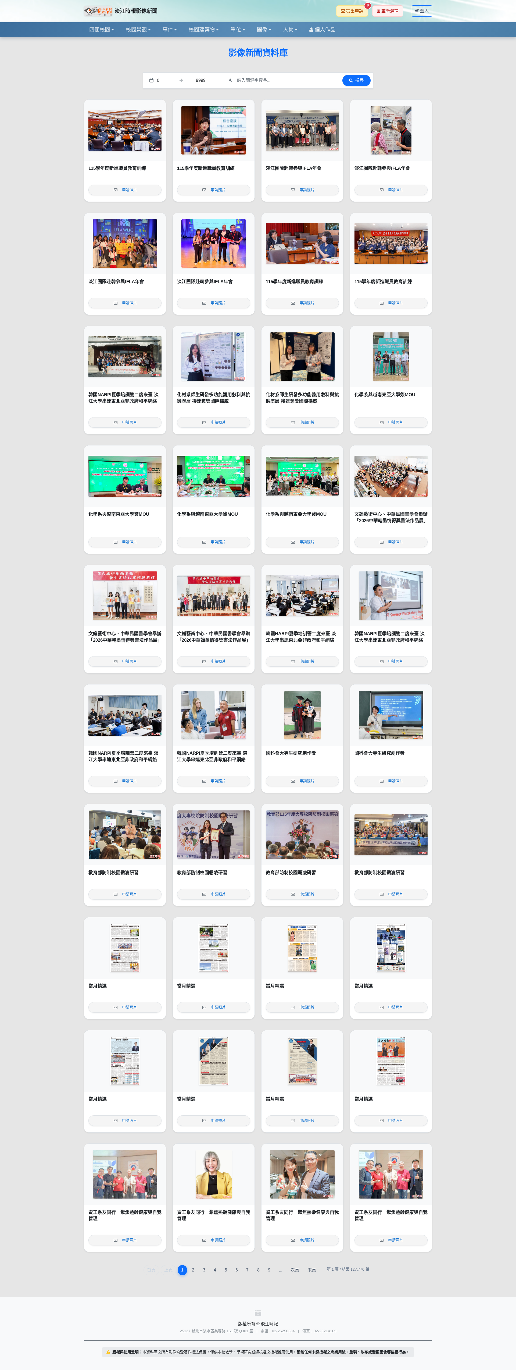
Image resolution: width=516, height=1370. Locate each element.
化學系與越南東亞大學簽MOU (384, 394)
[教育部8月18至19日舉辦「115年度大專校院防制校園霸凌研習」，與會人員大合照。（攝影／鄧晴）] (391, 834)
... (280, 1270)
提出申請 (357, 9)
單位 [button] (236, 30)
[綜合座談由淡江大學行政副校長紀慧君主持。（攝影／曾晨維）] (213, 130)
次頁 (295, 1270)
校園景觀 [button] (136, 30)
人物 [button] (288, 30)
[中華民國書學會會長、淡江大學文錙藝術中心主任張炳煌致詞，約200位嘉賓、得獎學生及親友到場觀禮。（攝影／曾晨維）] (391, 476)
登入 (424, 11)
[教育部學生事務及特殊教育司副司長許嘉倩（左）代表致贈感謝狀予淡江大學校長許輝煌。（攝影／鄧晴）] (213, 834)
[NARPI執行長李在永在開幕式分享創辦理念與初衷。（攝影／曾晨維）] (391, 595)
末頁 (311, 1270)
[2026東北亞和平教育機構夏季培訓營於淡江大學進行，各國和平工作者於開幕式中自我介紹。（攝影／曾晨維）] (125, 715)
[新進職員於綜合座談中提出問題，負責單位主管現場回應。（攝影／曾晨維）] (302, 243)
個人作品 (325, 30)
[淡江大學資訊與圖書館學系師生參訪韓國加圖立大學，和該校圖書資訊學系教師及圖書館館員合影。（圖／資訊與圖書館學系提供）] (302, 130)
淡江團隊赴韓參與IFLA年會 (293, 168)
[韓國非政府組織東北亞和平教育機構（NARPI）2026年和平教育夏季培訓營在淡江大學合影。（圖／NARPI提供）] (125, 356)
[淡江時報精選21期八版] (125, 948)
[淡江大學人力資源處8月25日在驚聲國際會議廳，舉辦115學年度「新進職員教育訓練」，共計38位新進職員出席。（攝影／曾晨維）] (391, 243)
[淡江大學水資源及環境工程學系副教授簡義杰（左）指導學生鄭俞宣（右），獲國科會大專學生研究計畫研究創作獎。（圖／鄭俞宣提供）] (302, 715)
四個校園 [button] (99, 30)
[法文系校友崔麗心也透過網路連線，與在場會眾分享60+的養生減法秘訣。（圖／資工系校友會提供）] (213, 1174)
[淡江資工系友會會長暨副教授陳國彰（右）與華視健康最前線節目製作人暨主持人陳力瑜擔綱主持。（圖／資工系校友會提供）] (302, 1174)
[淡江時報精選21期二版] (302, 1061)
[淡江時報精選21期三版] (213, 1061)
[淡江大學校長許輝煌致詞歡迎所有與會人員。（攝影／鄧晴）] (302, 834)
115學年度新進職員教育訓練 (117, 168)
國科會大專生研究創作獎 (291, 753)
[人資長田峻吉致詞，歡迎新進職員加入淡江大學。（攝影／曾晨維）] (125, 130)
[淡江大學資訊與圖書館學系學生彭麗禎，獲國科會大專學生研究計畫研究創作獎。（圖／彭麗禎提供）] (391, 715)
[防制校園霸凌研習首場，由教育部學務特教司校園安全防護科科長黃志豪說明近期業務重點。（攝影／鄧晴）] (125, 834)
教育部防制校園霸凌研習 (113, 872)
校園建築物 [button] (202, 30)
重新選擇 (390, 11)
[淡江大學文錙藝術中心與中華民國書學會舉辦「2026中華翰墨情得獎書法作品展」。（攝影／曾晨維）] (213, 595)
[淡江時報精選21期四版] (125, 1061)
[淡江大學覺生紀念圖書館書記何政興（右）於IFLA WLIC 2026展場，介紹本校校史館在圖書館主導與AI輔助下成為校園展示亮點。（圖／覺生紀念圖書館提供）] (391, 130)
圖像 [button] (262, 30)
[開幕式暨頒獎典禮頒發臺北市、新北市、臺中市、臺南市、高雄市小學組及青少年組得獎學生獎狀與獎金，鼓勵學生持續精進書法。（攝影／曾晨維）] (125, 595)
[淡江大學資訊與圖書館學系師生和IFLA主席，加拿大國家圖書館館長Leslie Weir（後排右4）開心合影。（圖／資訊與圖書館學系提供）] (125, 243)
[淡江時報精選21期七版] (213, 948)
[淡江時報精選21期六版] (302, 948)
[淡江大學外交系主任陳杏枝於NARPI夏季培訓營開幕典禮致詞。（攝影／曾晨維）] (302, 595)
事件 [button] (168, 30)
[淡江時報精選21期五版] (391, 948)
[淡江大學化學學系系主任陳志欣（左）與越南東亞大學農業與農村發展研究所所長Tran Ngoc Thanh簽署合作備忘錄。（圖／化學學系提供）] (125, 476)
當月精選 (97, 986)
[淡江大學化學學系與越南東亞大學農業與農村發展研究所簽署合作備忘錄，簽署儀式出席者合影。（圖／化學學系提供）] (302, 476)
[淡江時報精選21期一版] (391, 1061)
